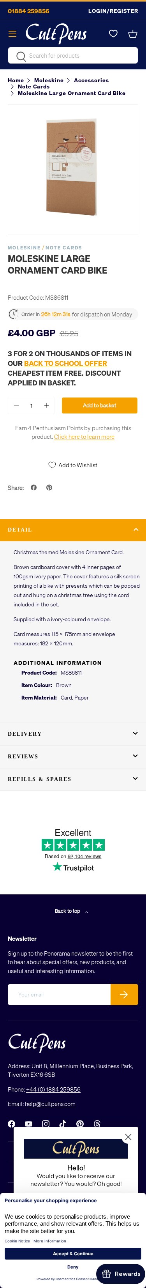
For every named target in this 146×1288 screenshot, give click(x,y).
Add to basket (99, 405)
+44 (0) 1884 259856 (53, 1089)
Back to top (68, 910)
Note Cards (64, 248)
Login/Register (113, 10)
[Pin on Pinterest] (50, 487)
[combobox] (73, 55)
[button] (133, 33)
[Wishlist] (113, 34)
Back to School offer (65, 363)
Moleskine (24, 248)
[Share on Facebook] (34, 487)
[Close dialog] (128, 1137)
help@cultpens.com (50, 1104)
